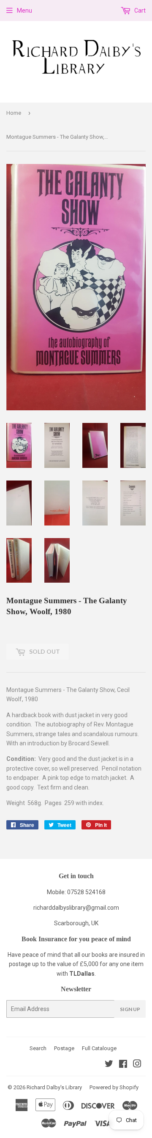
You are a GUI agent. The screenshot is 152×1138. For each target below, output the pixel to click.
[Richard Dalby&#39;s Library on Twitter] (109, 1064)
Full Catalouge (99, 1048)
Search (38, 1048)
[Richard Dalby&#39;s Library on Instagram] (137, 1064)
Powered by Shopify (114, 1087)
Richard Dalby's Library (54, 1087)
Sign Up (130, 1009)
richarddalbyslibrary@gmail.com (76, 907)
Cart (139, 10)
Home (13, 113)
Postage (64, 1048)
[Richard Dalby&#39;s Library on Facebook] (123, 1064)
